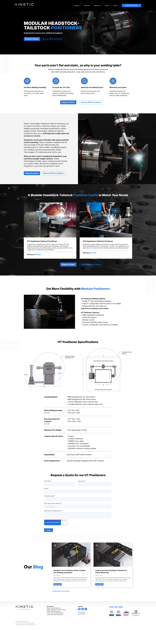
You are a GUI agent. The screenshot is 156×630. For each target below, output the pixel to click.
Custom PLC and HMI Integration (55, 613)
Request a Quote (31, 39)
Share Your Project (131, 5)
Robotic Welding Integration (54, 608)
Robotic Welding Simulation (54, 611)
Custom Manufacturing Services (55, 614)
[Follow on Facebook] (85, 609)
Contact (115, 5)
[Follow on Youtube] (79, 609)
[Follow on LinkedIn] (82, 609)
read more (57, 584)
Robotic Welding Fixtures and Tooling (56, 609)
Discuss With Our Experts (52, 39)
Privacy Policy (81, 612)
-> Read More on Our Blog (61, 591)
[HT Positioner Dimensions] (49, 386)
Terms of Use (81, 614)
